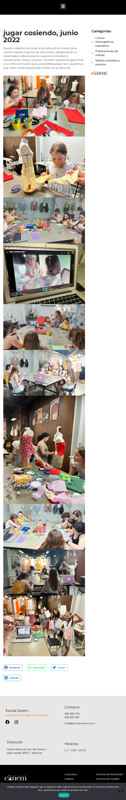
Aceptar (64, 795)
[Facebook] (7, 722)
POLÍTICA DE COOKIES (107, 779)
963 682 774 (72, 713)
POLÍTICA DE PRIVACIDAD (109, 774)
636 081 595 (72, 717)
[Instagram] (16, 722)
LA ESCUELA (71, 774)
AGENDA (69, 779)
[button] (63, 6)
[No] (121, 791)
